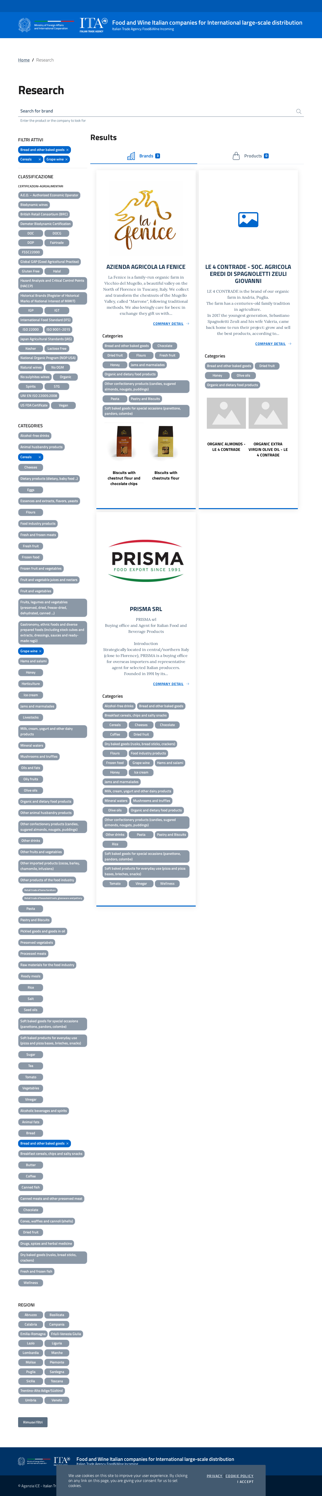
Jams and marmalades (37, 706)
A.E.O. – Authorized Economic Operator (49, 195)
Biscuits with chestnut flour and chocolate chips (124, 478)
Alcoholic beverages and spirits (43, 1110)
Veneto (57, 1400)
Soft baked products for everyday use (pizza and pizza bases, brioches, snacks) (50, 1040)
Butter (31, 1164)
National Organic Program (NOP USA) (47, 357)
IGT (56, 310)
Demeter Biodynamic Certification (45, 223)
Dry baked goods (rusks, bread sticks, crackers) (48, 1257)
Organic (65, 376)
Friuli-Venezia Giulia (66, 1333)
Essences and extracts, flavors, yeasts (49, 500)
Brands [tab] (148, 155)
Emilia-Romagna (33, 1333)
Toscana (57, 1381)
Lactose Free (57, 348)
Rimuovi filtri (33, 1422)
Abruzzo (31, 1314)
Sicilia (30, 1381)
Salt (31, 998)
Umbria (30, 1400)
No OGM (57, 367)
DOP (30, 242)
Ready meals (31, 976)
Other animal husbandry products (46, 812)
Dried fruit (30, 1232)
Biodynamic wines (34, 204)
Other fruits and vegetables (41, 851)
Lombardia (31, 1352)
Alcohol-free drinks (34, 435)
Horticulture (31, 683)
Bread (30, 1132)
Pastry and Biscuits (35, 919)
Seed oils (30, 1009)
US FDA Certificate (34, 405)
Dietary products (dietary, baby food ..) (49, 478)
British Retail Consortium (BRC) (44, 214)
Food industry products (38, 523)
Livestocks (31, 717)
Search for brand (36, 110)
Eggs (30, 489)
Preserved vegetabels (36, 942)
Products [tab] (255, 155)
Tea (30, 1065)
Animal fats (30, 1121)
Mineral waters (31, 745)
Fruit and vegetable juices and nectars (48, 579)
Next (193, 452)
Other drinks (30, 840)
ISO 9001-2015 (58, 329)
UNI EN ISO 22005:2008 (38, 395)
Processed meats (33, 953)
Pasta (30, 908)
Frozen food (30, 557)
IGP (30, 310)
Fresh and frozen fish (36, 1271)
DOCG (57, 233)
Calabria (31, 1324)
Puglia (30, 1371)
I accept (245, 1481)
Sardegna (57, 1371)
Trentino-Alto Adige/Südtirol (41, 1390)
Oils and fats (30, 767)
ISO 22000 (31, 329)
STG (57, 386)
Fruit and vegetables (35, 590)
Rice (31, 987)
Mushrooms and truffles (39, 756)
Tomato (30, 1077)
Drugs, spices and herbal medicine (46, 1243)
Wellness (31, 1282)
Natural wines (31, 367)
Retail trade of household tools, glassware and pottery (53, 898)
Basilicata (57, 1314)
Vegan (63, 405)
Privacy (215, 1476)
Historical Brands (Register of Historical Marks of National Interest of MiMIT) (49, 298)
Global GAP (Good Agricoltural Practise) (49, 261)
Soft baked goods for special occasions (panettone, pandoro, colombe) (49, 1023)
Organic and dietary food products (45, 801)
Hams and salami (33, 661)
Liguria (57, 1343)
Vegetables (30, 1088)
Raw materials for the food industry (47, 964)
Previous (98, 452)
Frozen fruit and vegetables (41, 568)
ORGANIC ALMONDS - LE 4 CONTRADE (226, 446)
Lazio (30, 1343)
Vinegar (30, 1099)
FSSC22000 (31, 252)
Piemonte (57, 1362)
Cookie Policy (240, 1476)
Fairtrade (57, 242)
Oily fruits (30, 779)
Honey (30, 672)
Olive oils (30, 790)
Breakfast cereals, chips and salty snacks (51, 1153)
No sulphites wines (35, 376)
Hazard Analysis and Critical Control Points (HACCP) (52, 283)
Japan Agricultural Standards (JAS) (46, 338)
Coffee (31, 1176)
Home (24, 59)
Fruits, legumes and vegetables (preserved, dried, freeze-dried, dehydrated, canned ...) (44, 607)
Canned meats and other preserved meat (51, 1198)
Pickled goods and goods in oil (42, 931)
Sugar (30, 1054)
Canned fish (31, 1187)
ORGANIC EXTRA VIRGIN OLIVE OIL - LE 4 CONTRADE (268, 449)
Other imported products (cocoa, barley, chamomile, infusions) (50, 865)
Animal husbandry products (41, 446)
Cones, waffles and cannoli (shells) (46, 1221)
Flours (30, 512)
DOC (30, 233)
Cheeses (30, 467)
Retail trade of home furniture (40, 890)
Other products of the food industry (47, 879)
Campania (56, 1324)
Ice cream (31, 694)
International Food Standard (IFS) (45, 319)
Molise (31, 1362)
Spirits (31, 386)
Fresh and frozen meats (38, 534)
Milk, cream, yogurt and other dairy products (46, 731)
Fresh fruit (31, 546)
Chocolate (30, 1209)
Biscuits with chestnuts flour (165, 475)
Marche (57, 1352)
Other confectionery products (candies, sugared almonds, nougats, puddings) (49, 826)
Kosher (30, 348)
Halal (57, 271)
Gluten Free (30, 271)
